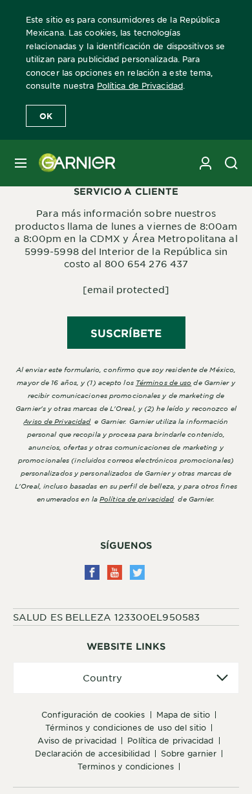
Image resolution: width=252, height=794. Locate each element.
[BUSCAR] (231, 163)
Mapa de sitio (183, 714)
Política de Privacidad (140, 85)
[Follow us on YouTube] (114, 572)
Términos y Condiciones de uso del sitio (125, 727)
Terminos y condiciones (126, 766)
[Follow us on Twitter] (137, 572)
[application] (126, 678)
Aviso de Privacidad (76, 740)
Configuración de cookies (93, 714)
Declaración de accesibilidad (92, 753)
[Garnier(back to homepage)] (72, 163)
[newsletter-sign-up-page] (205, 163)
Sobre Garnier (188, 753)
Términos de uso (164, 382)
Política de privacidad (137, 498)
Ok (45, 116)
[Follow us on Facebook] (92, 572)
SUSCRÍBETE (126, 332)
